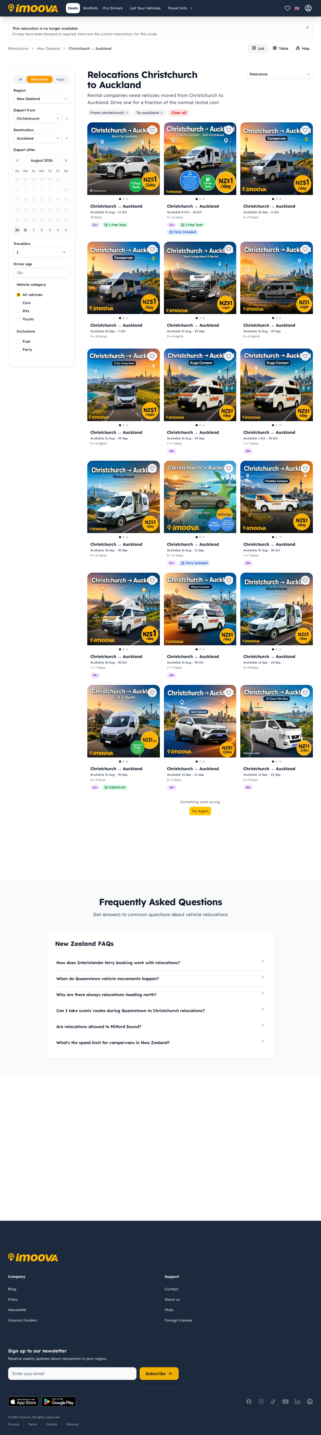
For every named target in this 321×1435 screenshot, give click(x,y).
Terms (32, 1424)
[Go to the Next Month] (66, 160)
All (20, 79)
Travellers (21, 243)
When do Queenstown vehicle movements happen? (107, 978)
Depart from (24, 110)
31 (25, 230)
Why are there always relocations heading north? (106, 994)
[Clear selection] (67, 119)
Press (13, 1299)
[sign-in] (308, 8)
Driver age (22, 264)
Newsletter (17, 1310)
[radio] (18, 295)
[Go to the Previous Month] (17, 160)
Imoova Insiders (22, 1320)
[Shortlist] (287, 8)
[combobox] (41, 99)
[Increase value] (64, 252)
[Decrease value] (56, 252)
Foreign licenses (178, 1320)
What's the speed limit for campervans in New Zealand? (113, 1042)
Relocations (18, 48)
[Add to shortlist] (152, 130)
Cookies (51, 1424)
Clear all (179, 112)
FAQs (169, 1310)
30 (17, 230)
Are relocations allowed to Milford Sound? (98, 1026)
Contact (171, 1289)
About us (172, 1299)
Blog (12, 1289)
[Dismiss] (308, 27)
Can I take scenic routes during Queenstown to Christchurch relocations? (130, 1010)
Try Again (200, 811)
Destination (23, 130)
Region (19, 90)
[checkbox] (18, 341)
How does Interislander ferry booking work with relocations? (118, 962)
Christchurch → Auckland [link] (90, 48)
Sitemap (72, 1424)
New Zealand (48, 48)
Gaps (60, 79)
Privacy (13, 1424)
